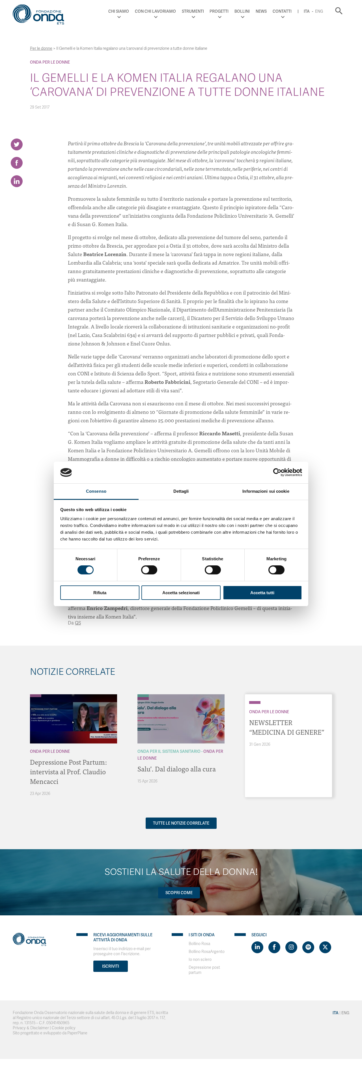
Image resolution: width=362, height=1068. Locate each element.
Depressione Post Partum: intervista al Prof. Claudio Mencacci (68, 771)
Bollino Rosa (199, 943)
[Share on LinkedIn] (16, 181)
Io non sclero (200, 959)
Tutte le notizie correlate (181, 823)
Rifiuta (99, 592)
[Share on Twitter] (16, 144)
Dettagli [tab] (181, 491)
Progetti (219, 11)
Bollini (242, 11)
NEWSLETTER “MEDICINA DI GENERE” (286, 727)
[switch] (149, 569)
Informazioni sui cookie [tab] (265, 491)
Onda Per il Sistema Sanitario (169, 751)
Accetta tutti (262, 592)
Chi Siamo (118, 11)
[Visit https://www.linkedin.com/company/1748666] (257, 947)
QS (78, 623)
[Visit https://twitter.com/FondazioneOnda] (325, 947)
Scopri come (179, 892)
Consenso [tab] (96, 491)
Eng (319, 11)
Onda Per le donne (50, 62)
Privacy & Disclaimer (31, 1028)
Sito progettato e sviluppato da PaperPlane (50, 1033)
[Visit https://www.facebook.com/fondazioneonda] (274, 947)
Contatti (282, 11)
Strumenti (193, 11)
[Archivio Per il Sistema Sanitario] (143, 695)
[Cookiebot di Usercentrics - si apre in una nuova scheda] (277, 472)
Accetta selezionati (181, 592)
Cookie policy (64, 1028)
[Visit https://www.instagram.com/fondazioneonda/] (291, 947)
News (261, 11)
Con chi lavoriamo (155, 11)
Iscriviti (110, 966)
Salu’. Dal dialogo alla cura (176, 768)
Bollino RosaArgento (207, 951)
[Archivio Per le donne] (35, 695)
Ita (307, 11)
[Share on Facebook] (16, 162)
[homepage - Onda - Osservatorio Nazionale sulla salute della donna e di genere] (41, 15)
